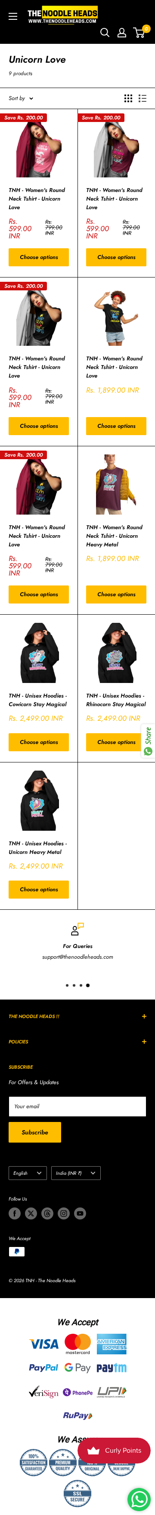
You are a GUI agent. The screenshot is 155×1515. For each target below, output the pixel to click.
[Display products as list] (142, 98)
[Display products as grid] (128, 98)
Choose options (39, 257)
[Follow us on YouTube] (80, 1213)
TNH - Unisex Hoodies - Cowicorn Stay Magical (38, 700)
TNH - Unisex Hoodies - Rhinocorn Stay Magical (116, 700)
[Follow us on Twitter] (31, 1213)
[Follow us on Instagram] (64, 1213)
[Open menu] (13, 16)
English (20, 1173)
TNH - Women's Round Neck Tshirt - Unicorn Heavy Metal (114, 536)
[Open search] (105, 32)
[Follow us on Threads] (47, 1213)
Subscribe (35, 1132)
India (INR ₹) (68, 1173)
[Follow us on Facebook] (15, 1213)
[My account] (122, 32)
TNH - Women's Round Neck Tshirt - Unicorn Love (37, 198)
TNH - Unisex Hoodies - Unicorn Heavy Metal (38, 847)
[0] (139, 32)
